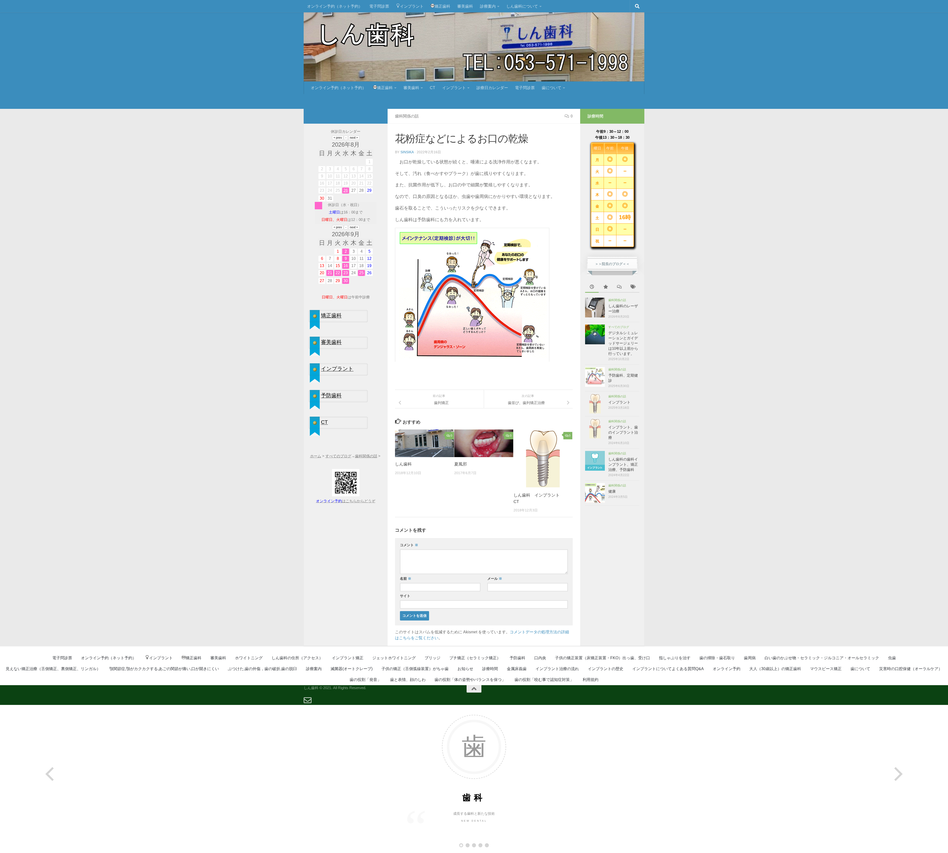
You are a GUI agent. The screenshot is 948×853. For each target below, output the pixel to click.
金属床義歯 (517, 669)
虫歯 (892, 658)
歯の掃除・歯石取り (717, 658)
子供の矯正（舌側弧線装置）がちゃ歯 (415, 669)
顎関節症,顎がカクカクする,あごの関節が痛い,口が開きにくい (164, 669)
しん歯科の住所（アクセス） (297, 658)
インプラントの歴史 (605, 669)
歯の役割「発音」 (365, 680)
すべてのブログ (618, 327)
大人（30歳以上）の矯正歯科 (775, 669)
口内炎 (540, 658)
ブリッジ (432, 658)
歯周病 (750, 658)
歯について (551, 88)
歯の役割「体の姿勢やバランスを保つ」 (470, 680)
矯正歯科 (442, 6)
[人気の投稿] (605, 287)
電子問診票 (379, 6)
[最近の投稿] (592, 287)
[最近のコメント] (619, 287)
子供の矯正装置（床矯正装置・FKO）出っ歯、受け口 (602, 658)
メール (494, 579)
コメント (409, 545)
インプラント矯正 (347, 658)
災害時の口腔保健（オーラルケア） (910, 669)
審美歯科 (465, 6)
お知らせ (465, 669)
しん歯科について (522, 6)
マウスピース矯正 (826, 669)
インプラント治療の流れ (557, 669)
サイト (405, 596)
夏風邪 (460, 464)
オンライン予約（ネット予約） (334, 6)
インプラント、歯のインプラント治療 (623, 432)
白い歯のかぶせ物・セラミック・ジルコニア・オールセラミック (822, 658)
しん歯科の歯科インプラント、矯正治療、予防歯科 (623, 464)
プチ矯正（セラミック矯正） (475, 658)
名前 (405, 579)
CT (432, 88)
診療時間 (490, 669)
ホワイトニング (249, 658)
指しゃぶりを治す (675, 658)
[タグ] (632, 287)
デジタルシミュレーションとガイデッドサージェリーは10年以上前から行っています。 (623, 343)
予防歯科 (517, 658)
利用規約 (590, 680)
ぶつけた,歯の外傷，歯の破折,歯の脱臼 (262, 669)
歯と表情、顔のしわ (408, 680)
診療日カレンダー (492, 88)
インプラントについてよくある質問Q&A (668, 669)
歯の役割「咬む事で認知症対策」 (544, 680)
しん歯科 (403, 464)
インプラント (412, 6)
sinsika (407, 152)
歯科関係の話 (407, 116)
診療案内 (488, 6)
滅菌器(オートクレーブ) (352, 669)
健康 (612, 491)
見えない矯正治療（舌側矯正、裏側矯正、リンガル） (53, 669)
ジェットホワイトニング (394, 658)
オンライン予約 (726, 669)
